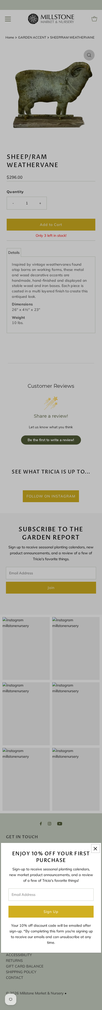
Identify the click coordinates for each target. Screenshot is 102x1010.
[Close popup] (95, 848)
